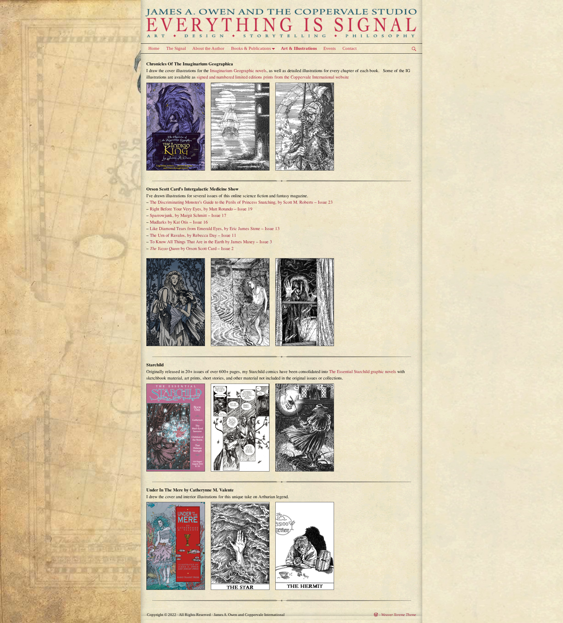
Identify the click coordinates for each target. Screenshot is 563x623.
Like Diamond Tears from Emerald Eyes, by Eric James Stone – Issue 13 (215, 229)
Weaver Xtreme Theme (398, 614)
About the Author (208, 48)
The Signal (176, 48)
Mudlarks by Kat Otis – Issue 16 (179, 222)
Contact (349, 48)
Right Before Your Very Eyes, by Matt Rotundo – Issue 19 (201, 209)
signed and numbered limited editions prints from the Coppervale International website (273, 77)
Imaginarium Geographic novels (238, 71)
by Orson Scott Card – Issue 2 (192, 248)
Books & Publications (251, 48)
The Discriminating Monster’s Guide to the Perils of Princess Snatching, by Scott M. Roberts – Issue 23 (241, 202)
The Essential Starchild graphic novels (362, 372)
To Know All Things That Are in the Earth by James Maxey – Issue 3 (211, 242)
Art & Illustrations (299, 48)
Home (154, 48)
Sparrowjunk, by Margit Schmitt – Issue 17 (188, 215)
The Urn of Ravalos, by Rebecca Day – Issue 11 (193, 235)
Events (329, 48)
